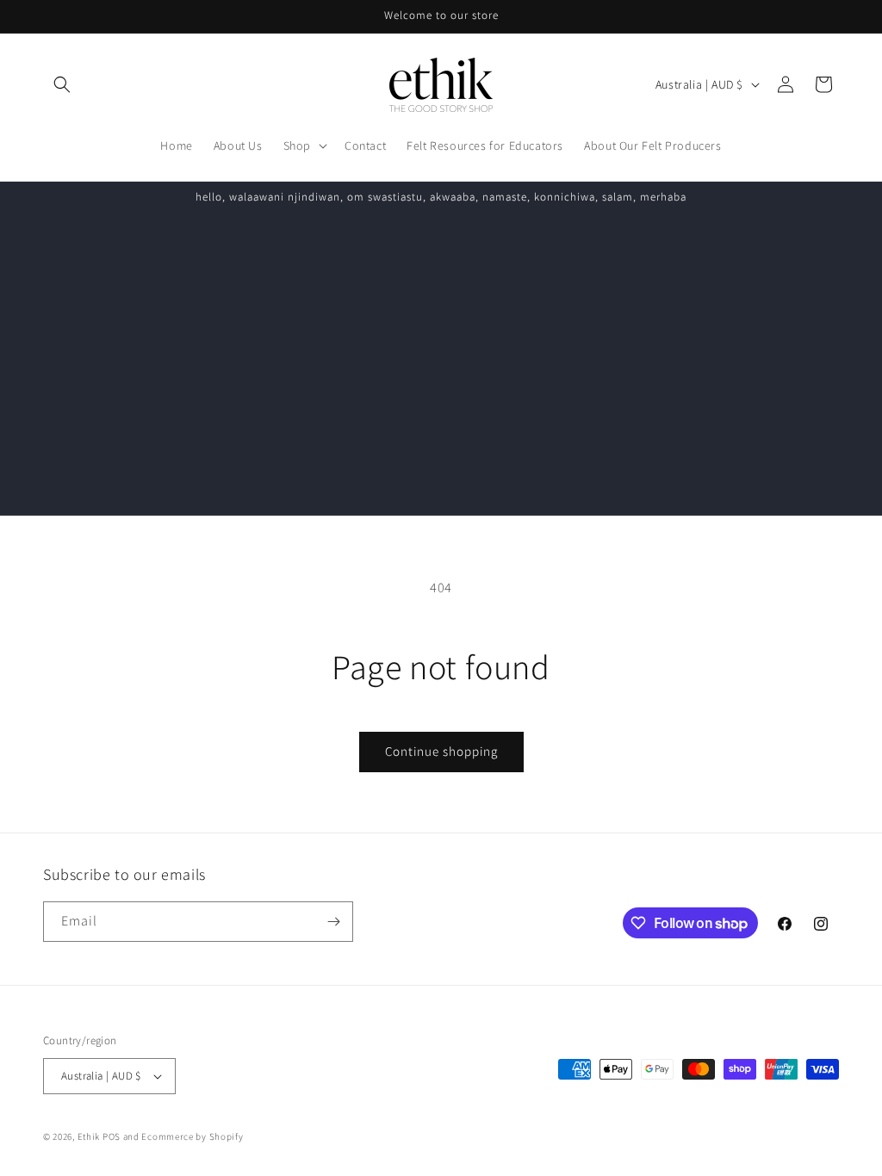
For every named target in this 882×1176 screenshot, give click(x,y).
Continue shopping (441, 751)
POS (111, 1136)
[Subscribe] (333, 921)
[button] (62, 84)
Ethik (89, 1136)
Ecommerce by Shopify (192, 1136)
